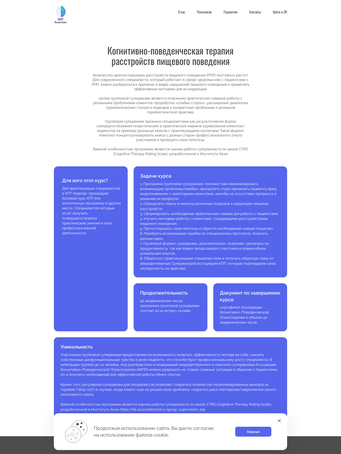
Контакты (255, 11)
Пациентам (230, 11)
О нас (181, 11)
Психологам (204, 11)
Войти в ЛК (280, 11)
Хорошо (253, 432)
